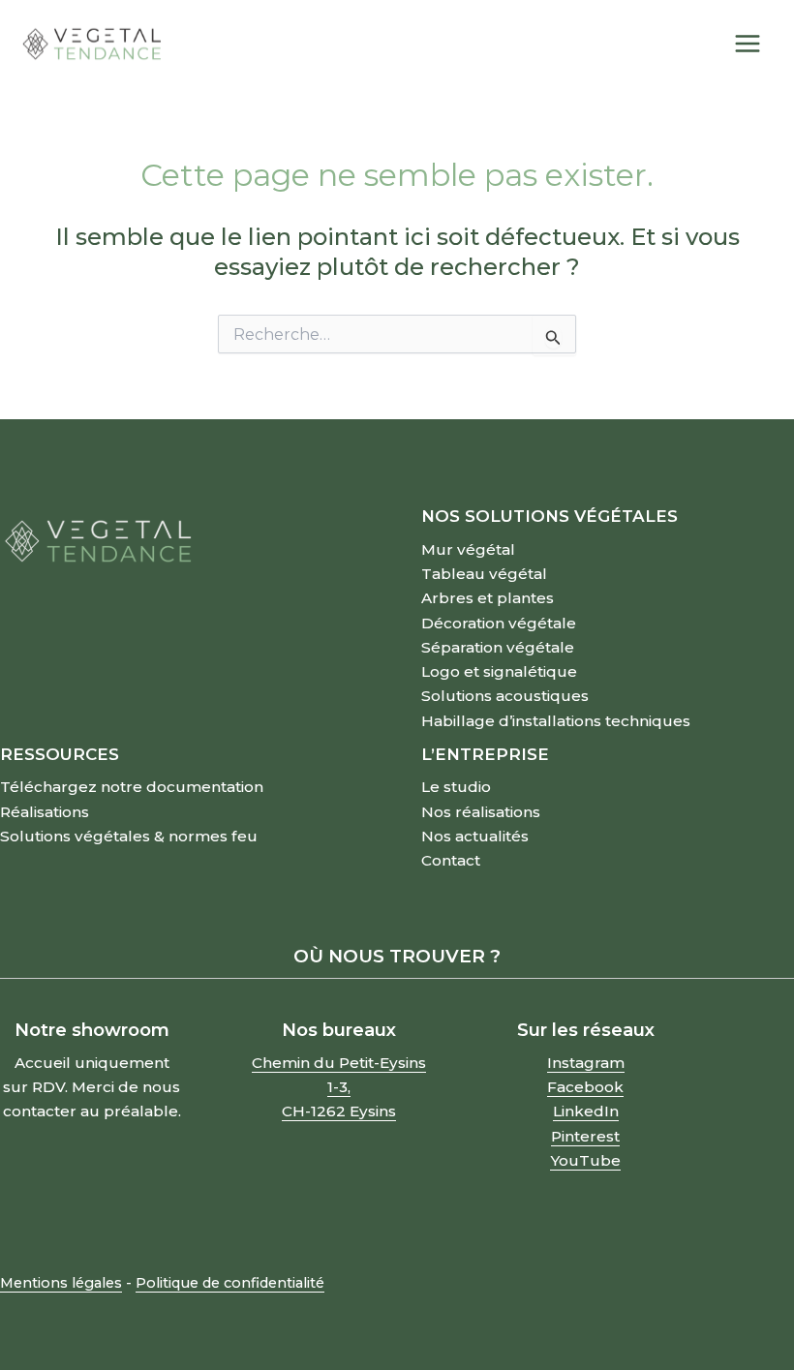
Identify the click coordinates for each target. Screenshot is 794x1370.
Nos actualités (475, 836)
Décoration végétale (498, 623)
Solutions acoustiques (505, 695)
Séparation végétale (497, 647)
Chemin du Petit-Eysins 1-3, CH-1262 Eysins (339, 1086)
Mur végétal (468, 549)
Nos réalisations (480, 812)
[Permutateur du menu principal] (748, 44)
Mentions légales (61, 1283)
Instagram (586, 1062)
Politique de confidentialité (230, 1283)
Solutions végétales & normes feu (129, 836)
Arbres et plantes (487, 598)
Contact (450, 860)
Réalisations (44, 812)
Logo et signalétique (499, 671)
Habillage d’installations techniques (555, 721)
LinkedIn (586, 1111)
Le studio (456, 786)
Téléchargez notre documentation (131, 786)
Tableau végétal (484, 573)
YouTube (585, 1160)
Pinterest (585, 1136)
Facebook (585, 1087)
